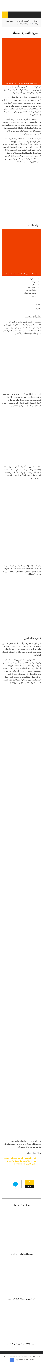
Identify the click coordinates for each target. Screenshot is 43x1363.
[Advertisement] (21, 60)
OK (12, 1360)
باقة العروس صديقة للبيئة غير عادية (21, 1298)
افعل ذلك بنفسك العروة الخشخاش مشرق (20, 1158)
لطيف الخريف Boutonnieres (25, 1164)
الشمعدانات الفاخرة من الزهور (21, 1253)
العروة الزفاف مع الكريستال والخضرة (21, 1161)
